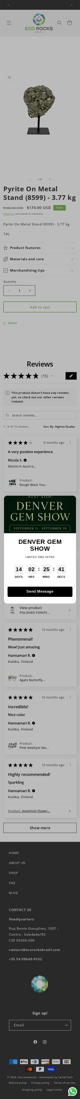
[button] (9, 501)
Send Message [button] (39, 591)
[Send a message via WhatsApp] (72, 1091)
